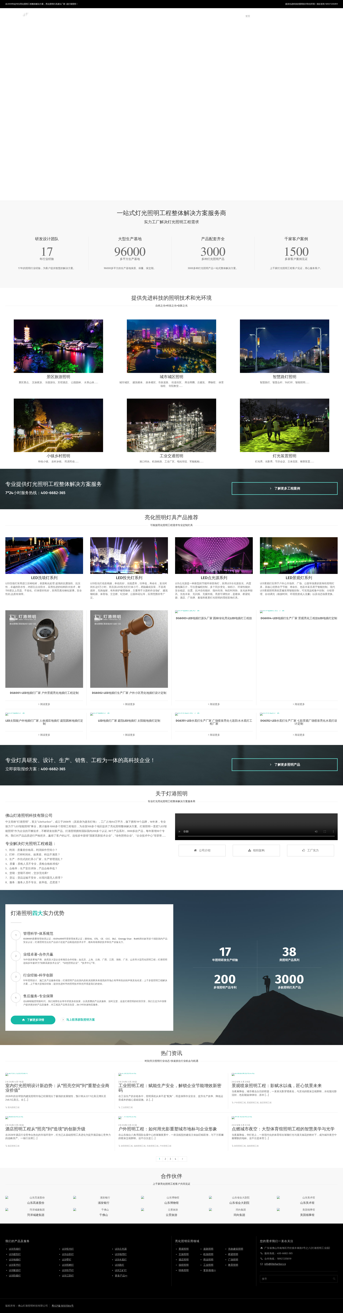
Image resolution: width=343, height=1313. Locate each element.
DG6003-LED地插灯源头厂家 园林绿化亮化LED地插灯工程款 (214, 618)
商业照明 (208, 1259)
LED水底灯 (121, 1259)
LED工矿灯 (121, 1270)
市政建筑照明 (235, 1248)
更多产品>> (121, 1275)
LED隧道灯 (15, 1270)
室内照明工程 (13, 1107)
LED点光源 (121, 1248)
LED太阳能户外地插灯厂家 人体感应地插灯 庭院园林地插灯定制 (44, 722)
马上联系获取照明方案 (80, 1019)
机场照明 (208, 1254)
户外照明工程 (240, 1103)
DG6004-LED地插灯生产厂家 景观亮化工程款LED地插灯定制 (299, 618)
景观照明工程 (253, 1103)
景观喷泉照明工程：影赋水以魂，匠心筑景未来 (277, 1085)
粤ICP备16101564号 (63, 1305)
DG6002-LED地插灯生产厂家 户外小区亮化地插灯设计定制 (129, 693)
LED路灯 (119, 1264)
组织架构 (259, 850)
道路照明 (208, 1248)
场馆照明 (184, 1264)
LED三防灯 (68, 1275)
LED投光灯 (68, 1248)
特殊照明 (184, 1270)
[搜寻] (334, 16)
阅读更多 (45, 704)
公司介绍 (204, 850)
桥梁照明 (233, 1254)
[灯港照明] (19, 16)
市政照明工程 (152, 1146)
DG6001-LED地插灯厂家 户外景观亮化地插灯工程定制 (44, 693)
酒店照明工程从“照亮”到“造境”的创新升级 (45, 1128)
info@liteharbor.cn (275, 1264)
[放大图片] (16, 1074)
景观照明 (184, 1248)
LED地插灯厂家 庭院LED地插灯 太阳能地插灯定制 (129, 720)
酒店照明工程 (266, 1103)
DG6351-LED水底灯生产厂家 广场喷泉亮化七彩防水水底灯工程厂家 (214, 722)
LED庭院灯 (15, 1254)
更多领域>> (209, 1270)
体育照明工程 (127, 1146)
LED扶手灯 (68, 1270)
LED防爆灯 (15, 1275)
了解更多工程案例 (287, 488)
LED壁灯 (66, 1259)
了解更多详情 (35, 1019)
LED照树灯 (68, 1264)
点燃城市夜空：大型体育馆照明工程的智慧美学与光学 (283, 1128)
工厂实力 (313, 850)
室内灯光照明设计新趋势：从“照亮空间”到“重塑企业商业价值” (57, 1088)
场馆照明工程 (140, 1146)
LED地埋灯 (121, 1254)
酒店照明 (184, 1259)
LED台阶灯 (68, 1254)
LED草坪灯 (15, 1264)
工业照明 (208, 1264)
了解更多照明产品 (287, 765)
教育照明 (233, 1264)
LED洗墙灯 (15, 1248)
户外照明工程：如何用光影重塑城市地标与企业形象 (167, 1128)
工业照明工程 (127, 1107)
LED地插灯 (15, 1259)
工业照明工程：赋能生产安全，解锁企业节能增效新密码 (169, 1088)
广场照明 (233, 1259)
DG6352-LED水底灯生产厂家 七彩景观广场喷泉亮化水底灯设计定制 (298, 722)
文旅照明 (184, 1254)
